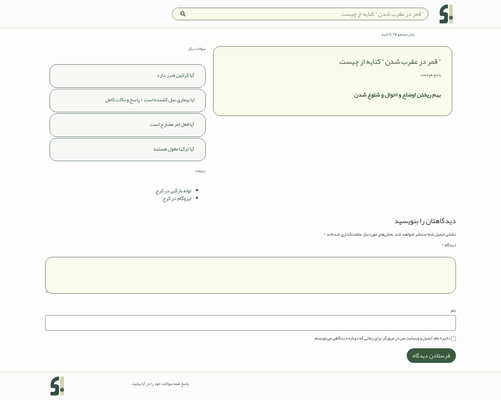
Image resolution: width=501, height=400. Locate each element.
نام (453, 310)
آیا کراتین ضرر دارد (175, 75)
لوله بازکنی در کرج (173, 190)
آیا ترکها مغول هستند (173, 148)
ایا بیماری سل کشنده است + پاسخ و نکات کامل (149, 99)
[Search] (183, 14)
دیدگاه (449, 245)
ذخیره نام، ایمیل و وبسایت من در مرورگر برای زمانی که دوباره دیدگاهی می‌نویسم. (382, 338)
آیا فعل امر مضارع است (172, 124)
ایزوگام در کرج (176, 198)
